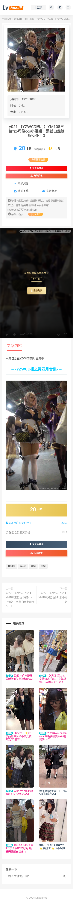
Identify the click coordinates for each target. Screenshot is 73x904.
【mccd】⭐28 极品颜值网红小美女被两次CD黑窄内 (18, 736)
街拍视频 (29, 19)
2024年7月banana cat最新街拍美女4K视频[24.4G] (53, 736)
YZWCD (40, 19)
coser (23, 566)
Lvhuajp (18, 19)
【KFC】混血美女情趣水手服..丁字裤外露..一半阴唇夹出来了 (52, 678)
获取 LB (35, 214)
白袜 (43, 566)
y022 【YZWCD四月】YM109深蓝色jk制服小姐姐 (53, 597)
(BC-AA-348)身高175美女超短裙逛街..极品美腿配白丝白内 (19, 848)
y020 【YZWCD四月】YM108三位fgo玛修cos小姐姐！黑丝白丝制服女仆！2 (20, 600)
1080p (11, 566)
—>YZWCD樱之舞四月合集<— (36, 369)
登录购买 (37, 290)
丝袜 (33, 566)
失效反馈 (38, 176)
